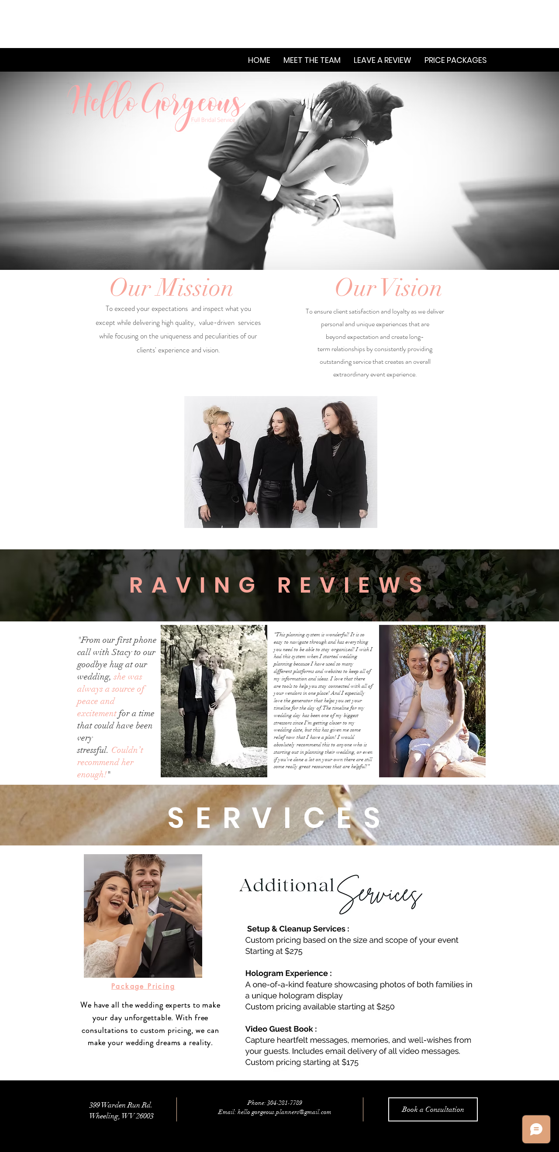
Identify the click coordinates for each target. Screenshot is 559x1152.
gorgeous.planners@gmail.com (291, 1112)
